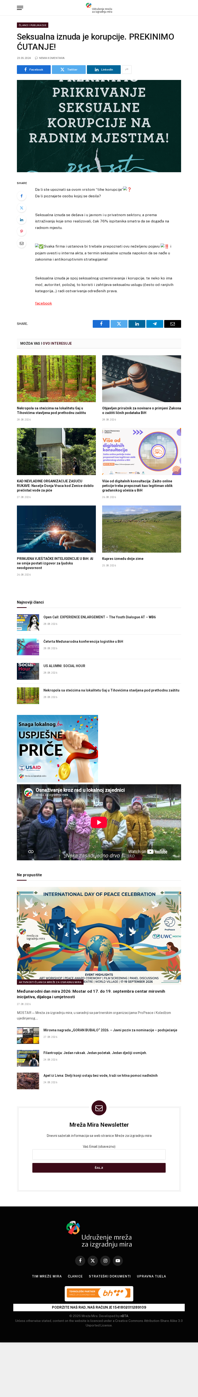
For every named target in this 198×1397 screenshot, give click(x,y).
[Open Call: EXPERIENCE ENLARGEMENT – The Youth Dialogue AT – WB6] (28, 622)
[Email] (21, 243)
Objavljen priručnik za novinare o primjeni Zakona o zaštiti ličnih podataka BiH (141, 410)
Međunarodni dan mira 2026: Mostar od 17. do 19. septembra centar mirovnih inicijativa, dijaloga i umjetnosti (91, 994)
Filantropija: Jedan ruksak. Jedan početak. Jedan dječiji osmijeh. (95, 1053)
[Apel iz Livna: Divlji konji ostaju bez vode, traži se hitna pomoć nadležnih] (28, 1081)
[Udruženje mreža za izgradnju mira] (99, 8)
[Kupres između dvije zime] (141, 529)
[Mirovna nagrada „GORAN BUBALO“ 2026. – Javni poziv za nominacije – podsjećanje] (28, 1035)
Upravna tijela (151, 1276)
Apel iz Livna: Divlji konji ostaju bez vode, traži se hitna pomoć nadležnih (100, 1075)
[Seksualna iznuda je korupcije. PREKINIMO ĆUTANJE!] (99, 126)
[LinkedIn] (21, 219)
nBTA (124, 1316)
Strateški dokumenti (110, 1276)
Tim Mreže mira (47, 1276)
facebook (43, 303)
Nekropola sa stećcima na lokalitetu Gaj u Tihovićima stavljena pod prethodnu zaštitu (51, 410)
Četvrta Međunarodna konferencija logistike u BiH (83, 641)
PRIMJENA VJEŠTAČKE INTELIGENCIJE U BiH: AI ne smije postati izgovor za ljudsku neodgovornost (55, 563)
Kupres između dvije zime (122, 559)
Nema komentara (51, 58)
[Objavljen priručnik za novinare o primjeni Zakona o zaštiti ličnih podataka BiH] (141, 378)
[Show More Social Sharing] (127, 69)
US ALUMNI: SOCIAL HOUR (64, 666)
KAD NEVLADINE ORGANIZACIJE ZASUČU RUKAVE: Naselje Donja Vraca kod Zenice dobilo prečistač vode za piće (55, 485)
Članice (75, 1276)
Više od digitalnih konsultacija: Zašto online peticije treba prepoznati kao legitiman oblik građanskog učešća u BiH (137, 485)
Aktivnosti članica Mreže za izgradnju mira (50, 982)
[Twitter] (21, 207)
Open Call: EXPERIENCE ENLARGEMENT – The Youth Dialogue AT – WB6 (99, 617)
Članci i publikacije (32, 25)
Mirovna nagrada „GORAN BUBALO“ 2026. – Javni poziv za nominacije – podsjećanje (110, 1030)
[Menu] (20, 7)
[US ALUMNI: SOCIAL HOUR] (28, 671)
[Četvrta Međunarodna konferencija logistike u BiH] (28, 647)
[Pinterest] (21, 231)
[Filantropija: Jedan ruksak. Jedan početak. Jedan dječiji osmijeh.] (28, 1058)
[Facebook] (21, 195)
